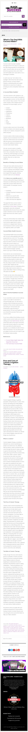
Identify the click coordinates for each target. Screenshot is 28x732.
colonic (12, 626)
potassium (10, 354)
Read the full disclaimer (14, 687)
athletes (11, 351)
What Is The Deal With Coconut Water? (12, 40)
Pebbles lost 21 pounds (14, 716)
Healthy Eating (12, 349)
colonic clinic (17, 626)
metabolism (9, 631)
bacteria (11, 625)
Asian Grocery (15, 320)
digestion (5, 630)
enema (12, 630)
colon (8, 626)
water (4, 355)
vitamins (22, 354)
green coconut (12, 353)
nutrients (5, 354)
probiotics (15, 631)
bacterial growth (18, 625)
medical (5, 631)
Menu (15, 2)
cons (8, 353)
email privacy (17, 27)
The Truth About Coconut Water (14, 343)
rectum (22, 631)
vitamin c (18, 354)
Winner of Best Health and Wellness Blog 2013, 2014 (14, 708)
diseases (17, 174)
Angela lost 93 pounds (14, 720)
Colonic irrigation (14, 627)
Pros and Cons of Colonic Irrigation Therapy (10, 362)
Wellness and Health (13, 623)
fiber (16, 630)
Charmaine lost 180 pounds (14, 718)
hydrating (18, 353)
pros (14, 354)
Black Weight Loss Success (14, 9)
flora (18, 630)
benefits (15, 351)
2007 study (14, 206)
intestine (22, 630)
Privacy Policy (13, 688)
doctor (9, 630)
